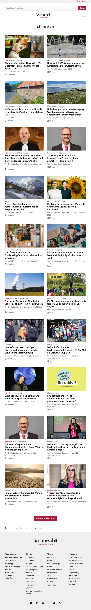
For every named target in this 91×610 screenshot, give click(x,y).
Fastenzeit (51, 560)
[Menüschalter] (84, 15)
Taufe (49, 575)
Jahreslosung (74, 573)
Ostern (49, 566)
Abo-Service (30, 560)
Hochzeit (50, 582)
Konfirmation (52, 579)
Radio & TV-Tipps (11, 573)
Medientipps (9, 563)
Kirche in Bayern (11, 560)
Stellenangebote (32, 569)
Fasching (50, 557)
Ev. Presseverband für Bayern (34, 592)
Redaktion (30, 575)
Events (71, 566)
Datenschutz (30, 582)
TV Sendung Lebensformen (10, 576)
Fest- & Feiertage (53, 563)
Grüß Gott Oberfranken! (13, 557)
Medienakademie (75, 560)
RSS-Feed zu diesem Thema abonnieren (24, 528)
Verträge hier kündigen (34, 566)
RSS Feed (72, 581)
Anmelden (82, 1)
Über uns (29, 588)
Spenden (72, 584)
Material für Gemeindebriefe (75, 576)
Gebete (71, 569)
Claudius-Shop (31, 557)
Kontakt (29, 573)
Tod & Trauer (52, 585)
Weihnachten (52, 573)
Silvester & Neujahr (54, 569)
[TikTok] (49, 603)
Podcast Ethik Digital (12, 566)
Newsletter (30, 579)
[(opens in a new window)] (31, 603)
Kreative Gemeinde (76, 563)
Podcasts (8, 569)
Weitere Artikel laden (45, 518)
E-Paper (29, 563)
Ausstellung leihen (75, 557)
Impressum (30, 585)
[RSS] (60, 603)
